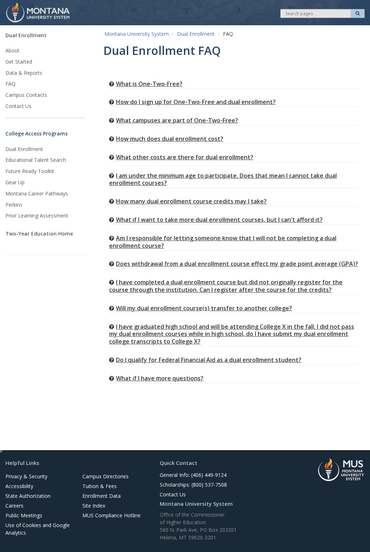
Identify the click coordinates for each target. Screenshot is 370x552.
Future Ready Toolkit (29, 171)
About (12, 50)
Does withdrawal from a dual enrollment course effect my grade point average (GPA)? (237, 264)
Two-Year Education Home (39, 233)
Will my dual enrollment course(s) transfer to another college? (204, 308)
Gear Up (15, 182)
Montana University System (136, 33)
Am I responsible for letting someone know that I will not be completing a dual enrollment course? (222, 242)
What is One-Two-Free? (149, 84)
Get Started (18, 61)
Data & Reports (23, 72)
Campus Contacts (26, 94)
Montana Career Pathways (36, 193)
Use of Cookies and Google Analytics (37, 529)
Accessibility (19, 486)
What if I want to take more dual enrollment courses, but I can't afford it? (219, 220)
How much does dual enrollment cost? (169, 139)
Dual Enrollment (26, 35)
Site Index (93, 505)
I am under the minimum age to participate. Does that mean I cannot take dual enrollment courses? (223, 179)
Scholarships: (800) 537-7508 (193, 484)
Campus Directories (105, 476)
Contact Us (18, 106)
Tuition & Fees (99, 486)
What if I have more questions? (159, 378)
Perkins (13, 204)
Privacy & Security (26, 476)
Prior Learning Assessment (36, 215)
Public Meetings (23, 515)
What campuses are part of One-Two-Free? (177, 120)
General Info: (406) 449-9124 (193, 474)
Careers (14, 505)
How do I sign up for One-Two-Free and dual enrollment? (196, 102)
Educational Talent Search (35, 159)
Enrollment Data (101, 495)
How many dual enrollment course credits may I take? (191, 201)
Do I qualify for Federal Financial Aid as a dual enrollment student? (208, 360)
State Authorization (28, 495)
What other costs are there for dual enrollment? (184, 157)
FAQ (10, 83)
